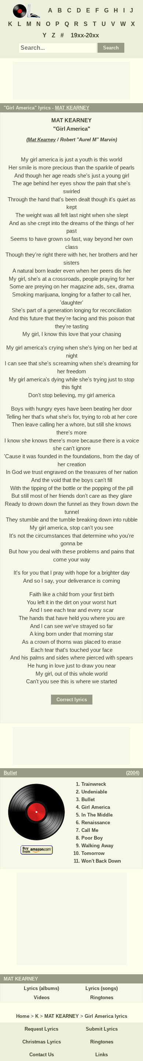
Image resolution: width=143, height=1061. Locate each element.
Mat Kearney (42, 139)
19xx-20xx (85, 35)
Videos (42, 997)
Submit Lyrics (102, 1029)
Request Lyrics (41, 1029)
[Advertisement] (71, 80)
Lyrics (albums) (41, 988)
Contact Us (41, 1054)
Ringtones (101, 997)
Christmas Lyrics (41, 1042)
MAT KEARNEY (72, 108)
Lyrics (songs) (101, 988)
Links (101, 1054)
